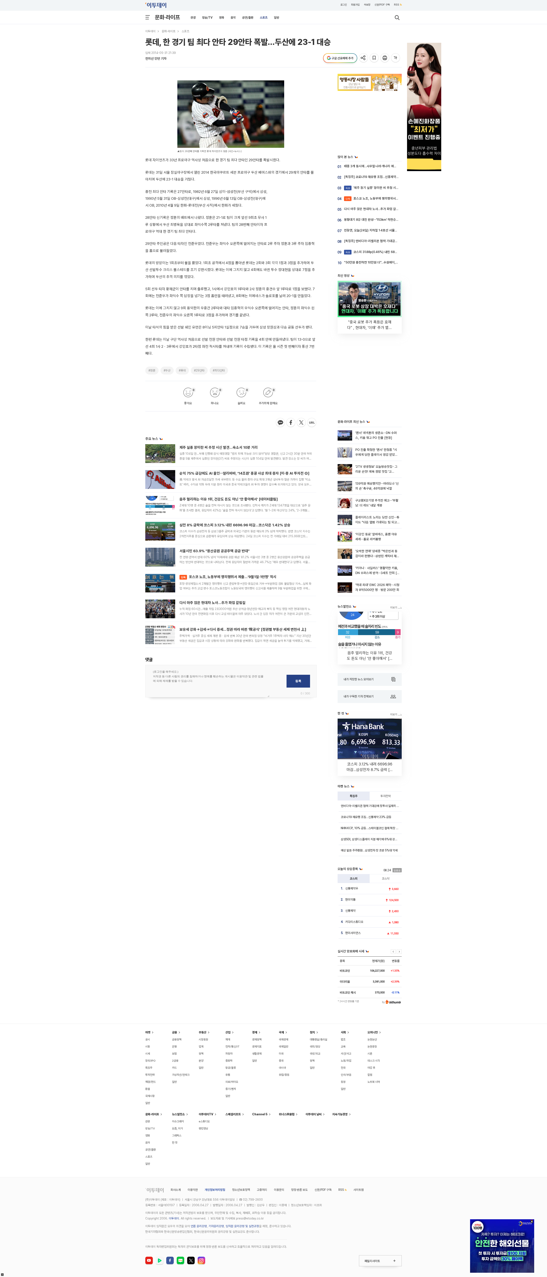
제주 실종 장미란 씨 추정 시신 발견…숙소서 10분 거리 (218, 447)
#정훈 (152, 370)
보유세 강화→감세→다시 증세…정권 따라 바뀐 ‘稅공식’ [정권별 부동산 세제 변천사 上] (242, 629)
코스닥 (386, 878)
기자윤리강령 (216, 1226)
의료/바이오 (231, 1081)
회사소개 (176, 1189)
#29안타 (199, 370)
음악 (233, 17)
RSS (396, 4)
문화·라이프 (167, 17)
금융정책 (176, 1039)
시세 (147, 1053)
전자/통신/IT (232, 1046)
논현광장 (372, 1046)
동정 (343, 1081)
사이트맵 (358, 1189)
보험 (174, 1053)
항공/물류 (230, 1067)
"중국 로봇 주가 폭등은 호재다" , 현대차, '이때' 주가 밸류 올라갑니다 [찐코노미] (369, 327)
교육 (343, 1046)
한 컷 (174, 1142)
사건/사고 (346, 1053)
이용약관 (193, 1189)
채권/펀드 (150, 1081)
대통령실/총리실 (318, 1039)
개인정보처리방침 (215, 1189)
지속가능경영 (340, 1114)
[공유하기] (364, 58)
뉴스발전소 (178, 1114)
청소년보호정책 (241, 1189)
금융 (174, 1032)
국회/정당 (315, 1046)
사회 (343, 1032)
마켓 (147, 1032)
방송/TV (207, 17)
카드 (174, 1067)
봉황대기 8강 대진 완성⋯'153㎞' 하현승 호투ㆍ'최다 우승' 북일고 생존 (389, 220)
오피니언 (373, 1032)
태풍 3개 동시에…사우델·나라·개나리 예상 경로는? (375, 166)
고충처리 (262, 1189)
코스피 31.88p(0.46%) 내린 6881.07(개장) (378, 252)
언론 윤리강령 (199, 1226)
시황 (147, 1046)
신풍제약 (350, 910)
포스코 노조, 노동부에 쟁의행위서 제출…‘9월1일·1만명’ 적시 (228, 577)
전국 (343, 1067)
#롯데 (182, 370)
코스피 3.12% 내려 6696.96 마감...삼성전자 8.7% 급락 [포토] (370, 769)
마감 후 (371, 1067)
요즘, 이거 (177, 1128)
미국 (281, 1053)
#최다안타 (219, 370)
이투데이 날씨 (314, 1114)
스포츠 (264, 17)
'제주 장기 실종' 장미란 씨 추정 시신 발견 (375, 188)
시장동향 (203, 1039)
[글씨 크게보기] (396, 58)
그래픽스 (176, 1135)
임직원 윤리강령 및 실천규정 (242, 1226)
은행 (174, 1046)
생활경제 (257, 1053)
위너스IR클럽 (286, 1114)
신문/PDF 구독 (382, 4)
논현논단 (372, 1039)
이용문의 (279, 1189)
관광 (193, 17)
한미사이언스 (353, 933)
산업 (228, 1032)
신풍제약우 (351, 888)
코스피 (353, 878)
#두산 (167, 370)
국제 (281, 1032)
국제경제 (283, 1039)
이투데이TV (206, 1114)
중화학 (228, 1060)
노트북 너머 (374, 1081)
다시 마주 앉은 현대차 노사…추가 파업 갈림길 (212, 603)
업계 (201, 1046)
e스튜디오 (204, 1121)
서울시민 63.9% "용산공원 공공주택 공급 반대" (214, 551)
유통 (227, 1074)
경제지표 (257, 1046)
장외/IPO (150, 1060)
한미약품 (350, 899)
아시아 (282, 1067)
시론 (370, 1053)
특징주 (353, 796)
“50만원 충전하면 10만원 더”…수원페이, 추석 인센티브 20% (382, 262)
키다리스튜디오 (354, 921)
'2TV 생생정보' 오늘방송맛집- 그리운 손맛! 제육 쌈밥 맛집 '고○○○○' (376, 472)
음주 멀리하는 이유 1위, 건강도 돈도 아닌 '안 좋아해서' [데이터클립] (228, 499)
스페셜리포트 (233, 1114)
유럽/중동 (284, 1074)
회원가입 (355, 4)
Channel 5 (260, 1114)
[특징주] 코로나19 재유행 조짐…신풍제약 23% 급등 (377, 177)
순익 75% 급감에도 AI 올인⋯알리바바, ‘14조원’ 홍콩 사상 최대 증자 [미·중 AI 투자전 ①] (244, 473)
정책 (201, 1053)
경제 (254, 1032)
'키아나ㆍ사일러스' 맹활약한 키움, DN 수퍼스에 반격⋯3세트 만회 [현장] (377, 573)
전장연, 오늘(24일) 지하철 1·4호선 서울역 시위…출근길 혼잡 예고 (385, 230)
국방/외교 (315, 1053)
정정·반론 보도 (299, 1189)
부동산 (202, 1032)
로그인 (343, 4)
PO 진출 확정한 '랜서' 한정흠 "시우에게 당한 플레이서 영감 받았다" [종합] (377, 455)
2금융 (175, 1060)
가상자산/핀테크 (181, 1074)
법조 (343, 1039)
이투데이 (150, 31)
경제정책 (257, 1039)
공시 (147, 1039)
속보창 (367, 4)
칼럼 (370, 1074)
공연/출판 (247, 17)
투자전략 (386, 796)
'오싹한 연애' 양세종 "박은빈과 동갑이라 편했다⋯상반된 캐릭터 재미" (376, 556)
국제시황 (150, 1096)
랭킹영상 (203, 1128)
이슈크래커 (178, 1121)
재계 (227, 1039)
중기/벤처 (230, 1089)
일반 (276, 17)
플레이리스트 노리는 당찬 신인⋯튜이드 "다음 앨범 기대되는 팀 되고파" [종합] (377, 522)
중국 (281, 1060)
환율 (147, 1089)
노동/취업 (346, 1060)
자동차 (228, 1053)
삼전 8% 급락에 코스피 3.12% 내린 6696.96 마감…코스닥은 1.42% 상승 (234, 525)
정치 (312, 1032)
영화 (221, 17)
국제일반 (283, 1046)
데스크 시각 (374, 1060)
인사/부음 (346, 1074)
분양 (201, 1060)
